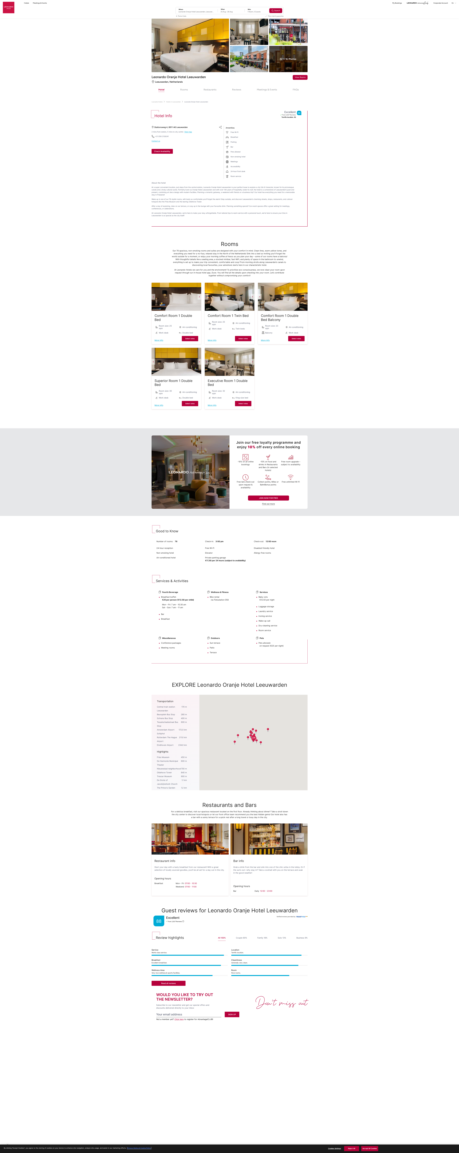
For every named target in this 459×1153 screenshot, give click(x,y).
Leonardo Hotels (157, 102)
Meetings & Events (40, 3)
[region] (229, 1149)
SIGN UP (232, 1014)
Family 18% (262, 938)
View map (188, 132)
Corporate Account (440, 3)
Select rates (190, 339)
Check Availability (162, 151)
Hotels (26, 3)
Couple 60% (241, 938)
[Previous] (153, 297)
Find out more (268, 504)
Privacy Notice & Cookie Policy (139, 1148)
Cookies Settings (334, 1148)
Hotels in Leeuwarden (173, 102)
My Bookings (397, 3)
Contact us (156, 141)
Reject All (351, 1148)
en (453, 3)
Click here (179, 1019)
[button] (176, 297)
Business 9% (302, 938)
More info (159, 340)
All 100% (222, 938)
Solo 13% (282, 938)
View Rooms (300, 77)
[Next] (199, 297)
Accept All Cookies (370, 1148)
